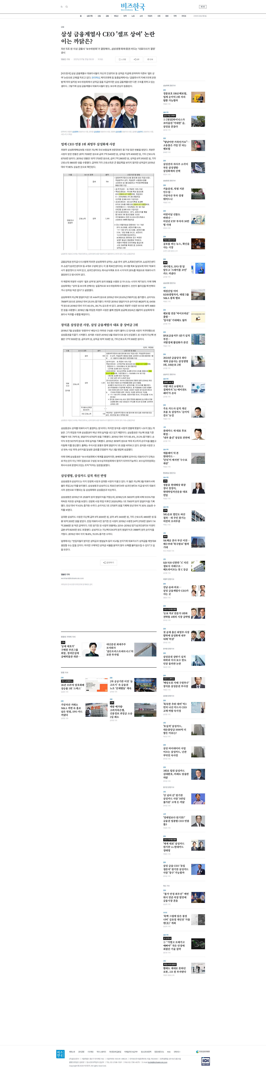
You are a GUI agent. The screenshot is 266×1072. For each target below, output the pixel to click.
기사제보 (90, 1052)
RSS (168, 1052)
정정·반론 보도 (159, 1052)
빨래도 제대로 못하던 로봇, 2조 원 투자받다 (174, 968)
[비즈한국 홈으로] (133, 7)
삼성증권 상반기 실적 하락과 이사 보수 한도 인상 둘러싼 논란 (174, 660)
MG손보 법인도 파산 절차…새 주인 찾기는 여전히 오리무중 (174, 516)
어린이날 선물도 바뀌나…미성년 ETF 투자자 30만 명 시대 (176, 219)
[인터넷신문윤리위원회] (203, 1052)
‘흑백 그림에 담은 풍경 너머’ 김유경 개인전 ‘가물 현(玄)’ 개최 (176, 919)
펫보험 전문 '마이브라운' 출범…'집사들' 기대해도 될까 (176, 317)
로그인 (203, 7)
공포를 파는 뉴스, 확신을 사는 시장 (176, 244)
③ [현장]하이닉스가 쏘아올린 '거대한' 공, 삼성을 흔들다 (174, 121)
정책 (124, 16)
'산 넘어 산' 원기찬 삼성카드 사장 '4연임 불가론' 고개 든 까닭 (174, 799)
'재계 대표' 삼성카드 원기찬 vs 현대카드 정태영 (173, 845)
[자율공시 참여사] (205, 1061)
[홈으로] (60, 1054)
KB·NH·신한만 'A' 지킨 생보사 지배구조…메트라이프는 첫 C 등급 (175, 566)
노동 (133, 16)
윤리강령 (81, 1052)
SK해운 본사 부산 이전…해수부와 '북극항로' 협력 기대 (176, 542)
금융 (107, 16)
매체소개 (72, 1052)
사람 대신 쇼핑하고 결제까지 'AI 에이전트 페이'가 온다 (175, 388)
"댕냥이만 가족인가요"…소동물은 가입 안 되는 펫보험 (176, 145)
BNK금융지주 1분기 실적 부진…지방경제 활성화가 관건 (176, 339)
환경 (166, 16)
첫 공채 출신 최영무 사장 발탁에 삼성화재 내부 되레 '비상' (176, 635)
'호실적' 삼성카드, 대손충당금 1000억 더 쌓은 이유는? (174, 729)
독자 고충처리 (101, 1052)
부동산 (116, 16)
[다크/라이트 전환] (62, 7)
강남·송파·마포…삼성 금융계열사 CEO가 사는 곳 (176, 591)
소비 (141, 16)
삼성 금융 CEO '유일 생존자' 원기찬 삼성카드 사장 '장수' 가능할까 (176, 869)
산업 (99, 16)
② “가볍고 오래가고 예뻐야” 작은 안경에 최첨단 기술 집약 (174, 944)
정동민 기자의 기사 (68, 637)
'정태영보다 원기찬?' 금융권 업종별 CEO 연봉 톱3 (176, 821)
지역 (175, 16)
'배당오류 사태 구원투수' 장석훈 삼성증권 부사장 (176, 683)
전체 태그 (177, 1052)
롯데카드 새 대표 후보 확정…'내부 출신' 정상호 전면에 (176, 434)
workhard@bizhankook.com (72, 578)
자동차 (150, 16)
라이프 (184, 16)
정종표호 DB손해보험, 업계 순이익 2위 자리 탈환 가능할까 (175, 97)
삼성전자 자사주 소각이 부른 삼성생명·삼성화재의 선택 (175, 167)
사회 (158, 16)
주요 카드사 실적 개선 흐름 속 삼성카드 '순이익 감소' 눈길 (176, 412)
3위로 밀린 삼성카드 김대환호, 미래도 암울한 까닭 (176, 774)
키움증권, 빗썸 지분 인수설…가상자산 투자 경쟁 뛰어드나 (173, 194)
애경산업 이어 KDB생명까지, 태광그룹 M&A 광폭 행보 (176, 294)
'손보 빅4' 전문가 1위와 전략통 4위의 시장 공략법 (176, 613)
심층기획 (90, 16)
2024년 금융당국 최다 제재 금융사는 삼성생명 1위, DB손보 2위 (175, 361)
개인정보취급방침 (115, 1052)
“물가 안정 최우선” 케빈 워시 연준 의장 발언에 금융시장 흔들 (176, 897)
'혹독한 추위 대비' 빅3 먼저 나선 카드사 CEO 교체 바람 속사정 (175, 707)
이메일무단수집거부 (131, 1052)
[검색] (67, 7)
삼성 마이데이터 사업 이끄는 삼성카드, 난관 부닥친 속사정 (175, 752)
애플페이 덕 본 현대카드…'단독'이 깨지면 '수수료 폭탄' (175, 458)
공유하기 (110, 562)
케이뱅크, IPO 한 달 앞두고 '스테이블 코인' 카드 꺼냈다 (175, 268)
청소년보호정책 (146, 1052)
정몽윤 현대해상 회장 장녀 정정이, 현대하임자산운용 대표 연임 (175, 488)
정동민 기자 (65, 59)
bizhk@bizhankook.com (157, 1062)
